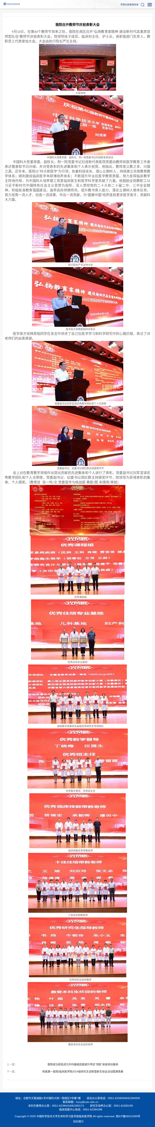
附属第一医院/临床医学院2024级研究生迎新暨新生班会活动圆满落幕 (82, 1071)
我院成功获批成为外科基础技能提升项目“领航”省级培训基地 (82, 1064)
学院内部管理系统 (129, 4)
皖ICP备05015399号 (128, 1116)
